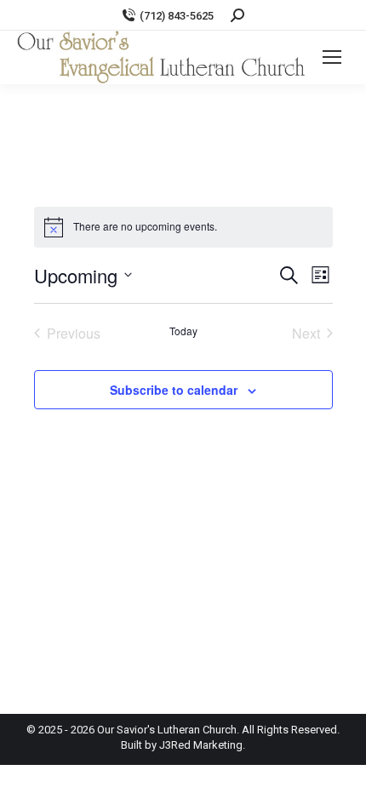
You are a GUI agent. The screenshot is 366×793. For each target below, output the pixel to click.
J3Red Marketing (201, 745)
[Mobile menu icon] (332, 57)
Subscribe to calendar (173, 389)
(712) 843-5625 (177, 15)
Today (183, 331)
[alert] (183, 227)
